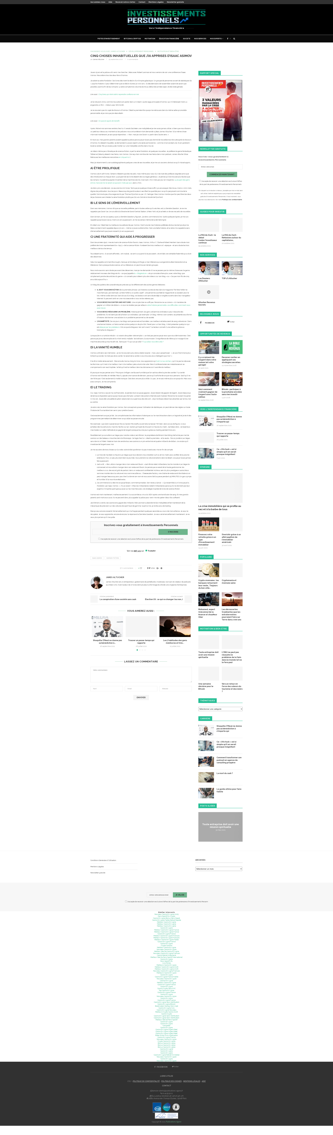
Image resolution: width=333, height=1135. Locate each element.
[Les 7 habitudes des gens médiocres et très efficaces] (175, 626)
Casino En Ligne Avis (166, 1008)
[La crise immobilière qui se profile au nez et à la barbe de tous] (220, 488)
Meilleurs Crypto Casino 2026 (166, 1012)
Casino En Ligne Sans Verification (166, 1016)
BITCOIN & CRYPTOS (132, 39)
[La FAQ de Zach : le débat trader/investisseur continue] (208, 225)
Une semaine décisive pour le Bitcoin (205, 686)
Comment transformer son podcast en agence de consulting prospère (229, 760)
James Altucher (98, 59)
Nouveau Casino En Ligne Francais (166, 953)
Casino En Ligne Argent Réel (166, 1029)
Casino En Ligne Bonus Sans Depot (166, 918)
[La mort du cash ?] (206, 777)
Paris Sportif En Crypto (166, 916)
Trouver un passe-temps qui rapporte (228, 434)
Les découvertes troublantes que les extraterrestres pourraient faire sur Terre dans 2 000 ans (231, 614)
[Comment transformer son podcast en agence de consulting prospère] (206, 761)
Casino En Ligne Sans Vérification (166, 1002)
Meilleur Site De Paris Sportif (166, 1020)
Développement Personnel (141, 51)
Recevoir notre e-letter (125, 2)
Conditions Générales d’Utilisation (103, 860)
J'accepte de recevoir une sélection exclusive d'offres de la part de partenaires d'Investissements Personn (167, 902)
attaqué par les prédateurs (110, 327)
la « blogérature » (141, 273)
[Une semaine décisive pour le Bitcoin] (208, 674)
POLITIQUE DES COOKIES (171, 1081)
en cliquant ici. (124, 157)
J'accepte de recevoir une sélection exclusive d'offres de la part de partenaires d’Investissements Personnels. (142, 539)
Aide (110, 2)
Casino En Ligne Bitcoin (166, 1004)
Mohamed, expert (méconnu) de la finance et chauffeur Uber (207, 613)
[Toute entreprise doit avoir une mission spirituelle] (208, 642)
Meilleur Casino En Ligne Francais (166, 936)
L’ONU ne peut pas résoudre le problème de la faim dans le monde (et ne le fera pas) (232, 657)
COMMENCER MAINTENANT (222, 174)
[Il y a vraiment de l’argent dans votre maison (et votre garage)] (208, 347)
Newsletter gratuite (175, 2)
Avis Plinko (166, 963)
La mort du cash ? (225, 773)
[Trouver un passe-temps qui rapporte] (141, 626)
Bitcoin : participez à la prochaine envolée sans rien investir (232, 391)
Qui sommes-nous (97, 2)
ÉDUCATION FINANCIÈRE (169, 39)
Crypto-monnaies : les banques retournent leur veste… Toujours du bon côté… (208, 584)
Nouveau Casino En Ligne (166, 949)
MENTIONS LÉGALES (191, 1081)
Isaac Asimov (97, 558)
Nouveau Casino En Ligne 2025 (166, 914)
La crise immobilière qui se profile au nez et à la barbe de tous (219, 508)
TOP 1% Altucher (229, 278)
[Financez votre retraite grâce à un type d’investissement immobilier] (208, 524)
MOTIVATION (150, 39)
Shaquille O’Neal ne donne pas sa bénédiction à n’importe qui (229, 419)
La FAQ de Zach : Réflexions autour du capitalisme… (231, 237)
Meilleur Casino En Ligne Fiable (166, 940)
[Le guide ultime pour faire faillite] (206, 793)
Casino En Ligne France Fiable (166, 977)
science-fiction (112, 558)
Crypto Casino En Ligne (166, 1041)
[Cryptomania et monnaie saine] (232, 570)
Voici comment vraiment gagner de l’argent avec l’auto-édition (207, 393)
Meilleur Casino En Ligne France (166, 930)
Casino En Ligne (166, 928)
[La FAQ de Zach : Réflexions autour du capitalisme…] (232, 225)
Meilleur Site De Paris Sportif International (166, 957)
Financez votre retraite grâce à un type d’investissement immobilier (207, 539)
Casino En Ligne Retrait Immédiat (166, 1055)
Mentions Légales (156, 2)
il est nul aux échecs (164, 361)
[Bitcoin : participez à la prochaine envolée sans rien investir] (232, 379)
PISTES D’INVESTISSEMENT (109, 39)
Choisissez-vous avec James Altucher (107, 51)
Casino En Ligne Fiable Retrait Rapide (166, 920)
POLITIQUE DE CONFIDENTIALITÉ (146, 1081)
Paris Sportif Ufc (166, 961)
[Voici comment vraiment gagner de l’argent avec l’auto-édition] (208, 379)
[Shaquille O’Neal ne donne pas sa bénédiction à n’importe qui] (107, 626)
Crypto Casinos (166, 945)
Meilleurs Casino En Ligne (166, 965)
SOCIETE (186, 39)
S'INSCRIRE (173, 532)
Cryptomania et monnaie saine (229, 581)
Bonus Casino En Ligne (166, 1043)
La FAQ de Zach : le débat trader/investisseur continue (207, 239)
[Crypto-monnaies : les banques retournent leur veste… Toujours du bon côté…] (208, 570)
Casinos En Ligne (166, 981)
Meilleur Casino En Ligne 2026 (166, 967)
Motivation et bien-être (168, 51)
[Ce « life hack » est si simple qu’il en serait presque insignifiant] (206, 453)
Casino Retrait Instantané (166, 955)
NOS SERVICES (200, 39)
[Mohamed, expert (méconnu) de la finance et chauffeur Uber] (208, 599)
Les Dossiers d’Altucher (204, 279)
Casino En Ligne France (167, 934)
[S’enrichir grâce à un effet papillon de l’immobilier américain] (232, 524)
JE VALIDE (179, 895)
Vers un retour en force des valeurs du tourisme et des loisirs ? (232, 688)
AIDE (204, 1081)
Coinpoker (166, 1026)
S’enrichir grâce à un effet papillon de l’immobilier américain (231, 538)
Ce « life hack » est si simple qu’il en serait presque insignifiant (226, 451)
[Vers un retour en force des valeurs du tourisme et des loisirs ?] (232, 674)
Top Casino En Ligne (166, 990)
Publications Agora (173, 1122)
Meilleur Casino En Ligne (166, 922)
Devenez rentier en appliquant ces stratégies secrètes (231, 359)
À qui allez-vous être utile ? (153, 342)
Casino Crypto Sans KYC (166, 988)
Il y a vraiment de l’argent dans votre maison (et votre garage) (207, 361)
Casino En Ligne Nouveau (166, 1010)
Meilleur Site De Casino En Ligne (166, 951)
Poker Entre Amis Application (166, 1035)
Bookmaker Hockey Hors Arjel (166, 1006)
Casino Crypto (166, 1014)
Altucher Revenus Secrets (206, 303)
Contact (142, 2)
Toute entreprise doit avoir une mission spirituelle (208, 654)
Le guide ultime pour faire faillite (229, 790)
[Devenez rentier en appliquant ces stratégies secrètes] (232, 347)
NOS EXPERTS (216, 39)
